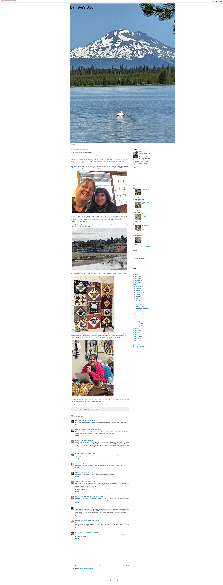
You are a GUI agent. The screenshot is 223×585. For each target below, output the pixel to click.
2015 (136, 332)
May (137, 300)
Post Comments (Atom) (86, 568)
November (139, 288)
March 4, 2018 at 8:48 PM (93, 429)
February (138, 323)
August (138, 294)
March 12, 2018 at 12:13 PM (89, 532)
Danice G (78, 532)
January (138, 326)
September (139, 292)
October (138, 290)
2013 (136, 336)
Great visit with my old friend (141, 320)
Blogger (119, 580)
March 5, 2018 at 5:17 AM (86, 440)
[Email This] (93, 409)
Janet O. (77, 481)
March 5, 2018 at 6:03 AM (86, 453)
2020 (136, 280)
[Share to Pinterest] (99, 409)
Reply (77, 424)
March (138, 304)
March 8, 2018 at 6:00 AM (96, 507)
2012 (136, 338)
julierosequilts (139, 188)
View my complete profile (140, 163)
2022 (136, 276)
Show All (148, 246)
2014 (136, 334)
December (139, 286)
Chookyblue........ (139, 235)
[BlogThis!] (94, 409)
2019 (136, 282)
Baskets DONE (139, 318)
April (137, 302)
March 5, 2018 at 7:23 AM (88, 481)
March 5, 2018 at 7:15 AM (86, 472)
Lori (76, 472)
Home (73, 144)
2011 (136, 340)
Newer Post (75, 565)
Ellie (76, 440)
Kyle (76, 453)
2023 (136, 274)
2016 (136, 330)
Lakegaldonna (79, 520)
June (137, 298)
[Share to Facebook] (98, 409)
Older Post (125, 565)
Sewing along (139, 311)
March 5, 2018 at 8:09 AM (95, 496)
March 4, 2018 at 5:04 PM (87, 420)
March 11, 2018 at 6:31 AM (91, 520)
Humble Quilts (139, 224)
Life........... (144, 237)
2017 (136, 328)
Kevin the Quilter (80, 429)
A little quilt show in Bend (142, 316)
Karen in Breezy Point (81, 463)
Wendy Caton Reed (80, 496)
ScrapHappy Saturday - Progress (145, 215)
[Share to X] (96, 409)
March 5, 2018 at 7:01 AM (96, 463)
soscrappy (138, 212)
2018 (136, 284)
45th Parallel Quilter (81, 507)
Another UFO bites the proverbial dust (141, 309)
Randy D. (143, 151)
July (137, 296)
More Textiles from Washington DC (145, 227)
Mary (76, 420)
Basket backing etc (140, 313)
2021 (136, 278)
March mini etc (139, 306)
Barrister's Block (82, 7)
